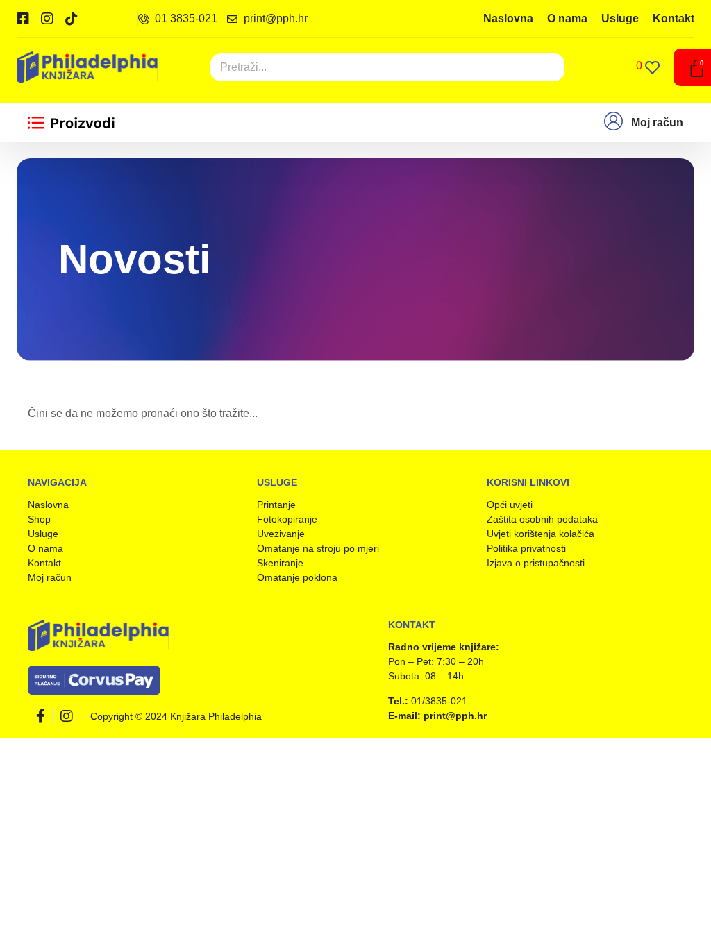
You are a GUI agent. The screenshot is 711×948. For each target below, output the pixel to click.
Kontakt (673, 18)
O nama (567, 18)
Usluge (620, 18)
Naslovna (508, 18)
